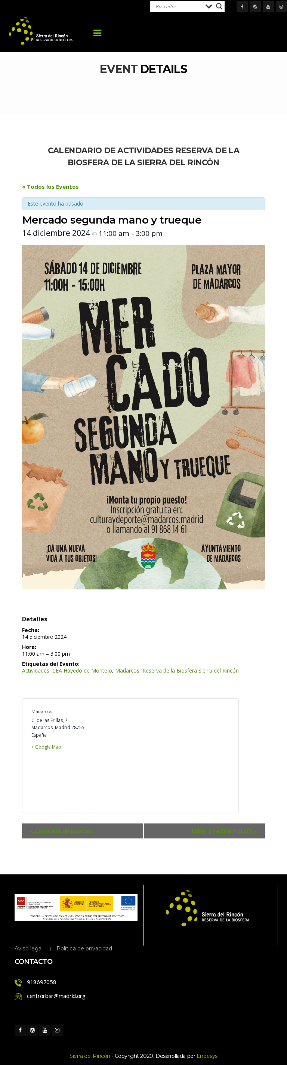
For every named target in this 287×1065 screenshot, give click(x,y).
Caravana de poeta (60, 831)
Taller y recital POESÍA (224, 831)
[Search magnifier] (219, 6)
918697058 (41, 982)
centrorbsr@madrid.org (56, 995)
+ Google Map (46, 747)
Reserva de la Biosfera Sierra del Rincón (190, 670)
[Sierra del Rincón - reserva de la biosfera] (41, 30)
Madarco (127, 670)
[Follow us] (242, 6)
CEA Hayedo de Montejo (82, 670)
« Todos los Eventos (50, 186)
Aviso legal (29, 949)
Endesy (207, 1056)
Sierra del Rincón (90, 1056)
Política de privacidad (84, 949)
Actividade (35, 670)
